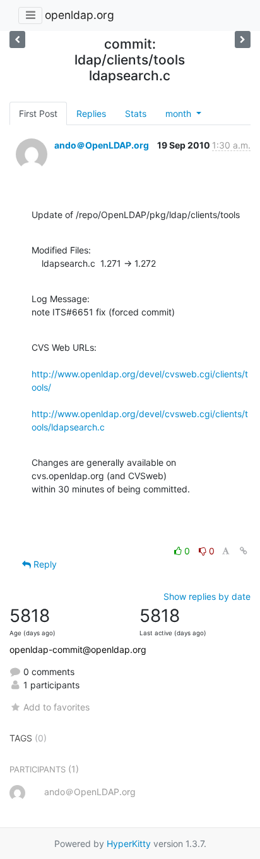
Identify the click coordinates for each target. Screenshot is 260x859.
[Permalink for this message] (244, 551)
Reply (44, 564)
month (179, 113)
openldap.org (79, 14)
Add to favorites (56, 707)
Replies (91, 113)
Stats (135, 113)
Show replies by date (207, 596)
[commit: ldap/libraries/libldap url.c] (17, 39)
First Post (38, 113)
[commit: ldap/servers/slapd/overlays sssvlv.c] (243, 39)
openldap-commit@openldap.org (77, 649)
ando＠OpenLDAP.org (101, 145)
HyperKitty (129, 843)
